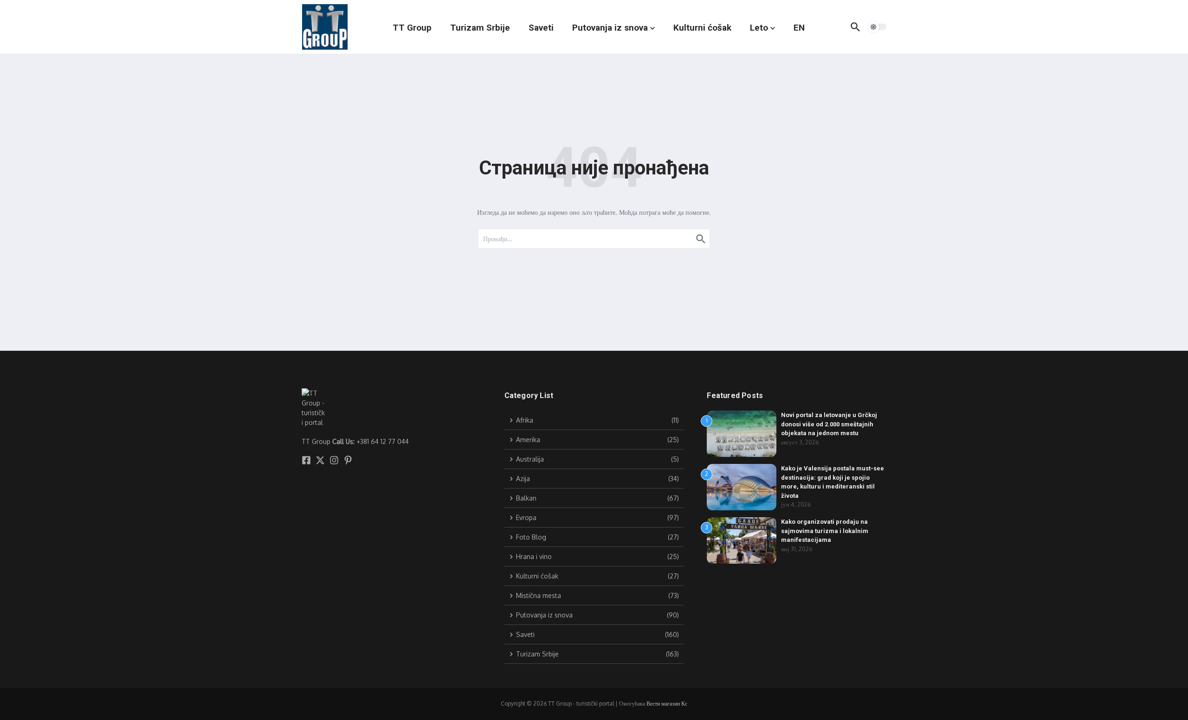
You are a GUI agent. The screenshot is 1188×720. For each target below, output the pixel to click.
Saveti (541, 27)
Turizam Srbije (480, 27)
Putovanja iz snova (610, 27)
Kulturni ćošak (702, 27)
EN (799, 27)
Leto (759, 27)
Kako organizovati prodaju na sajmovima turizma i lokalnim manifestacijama (824, 530)
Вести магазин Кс (666, 703)
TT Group (412, 27)
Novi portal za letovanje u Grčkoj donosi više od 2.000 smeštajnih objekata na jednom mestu (829, 424)
